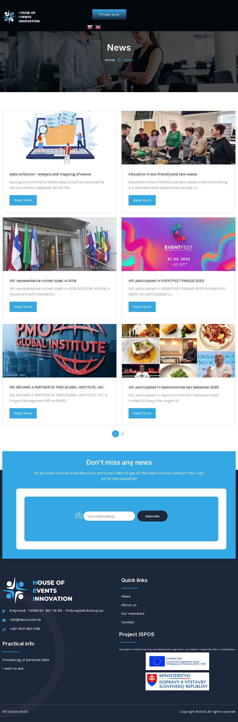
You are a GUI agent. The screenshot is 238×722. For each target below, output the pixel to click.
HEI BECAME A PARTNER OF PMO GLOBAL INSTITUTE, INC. (57, 387)
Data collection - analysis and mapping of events (50, 174)
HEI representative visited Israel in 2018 (43, 280)
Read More (23, 200)
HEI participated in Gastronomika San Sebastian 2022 (174, 387)
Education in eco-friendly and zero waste (163, 174)
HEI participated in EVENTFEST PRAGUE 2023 (166, 280)
